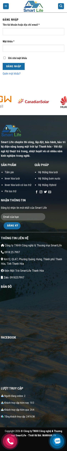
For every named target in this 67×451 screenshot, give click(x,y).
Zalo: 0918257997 (13, 277)
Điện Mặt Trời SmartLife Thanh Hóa (24, 270)
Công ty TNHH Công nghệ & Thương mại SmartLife (33, 245)
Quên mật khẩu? (12, 73)
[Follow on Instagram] (40, 192)
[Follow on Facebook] (36, 192)
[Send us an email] (49, 192)
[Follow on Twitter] (45, 192)
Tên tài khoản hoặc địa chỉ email (21, 24)
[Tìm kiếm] (61, 6)
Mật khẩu (8, 41)
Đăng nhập (13, 66)
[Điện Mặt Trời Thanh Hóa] (33, 6)
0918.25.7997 (12, 252)
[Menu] (6, 6)
